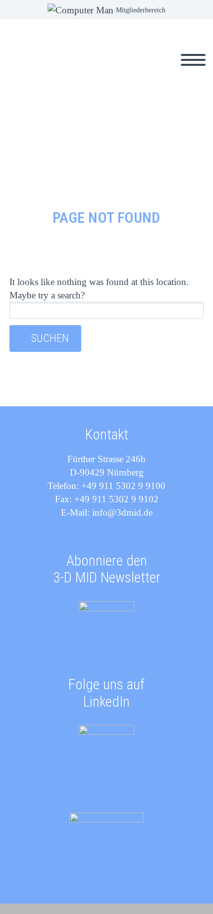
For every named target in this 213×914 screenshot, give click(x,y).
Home (88, 71)
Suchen (50, 338)
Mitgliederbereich (140, 10)
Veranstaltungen (152, 71)
